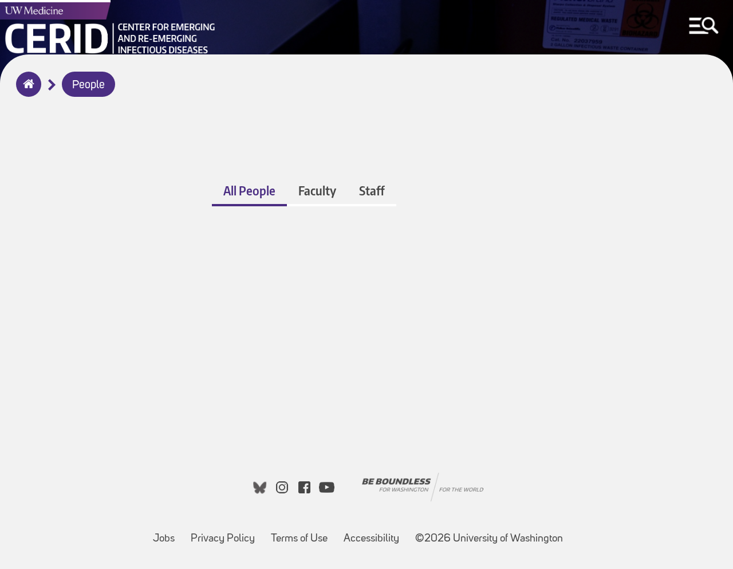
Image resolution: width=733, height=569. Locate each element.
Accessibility (375, 533)
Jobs (167, 533)
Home (26, 91)
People (88, 85)
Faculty (317, 190)
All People (249, 190)
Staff (372, 190)
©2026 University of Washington (489, 538)
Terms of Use (302, 533)
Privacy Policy (226, 533)
